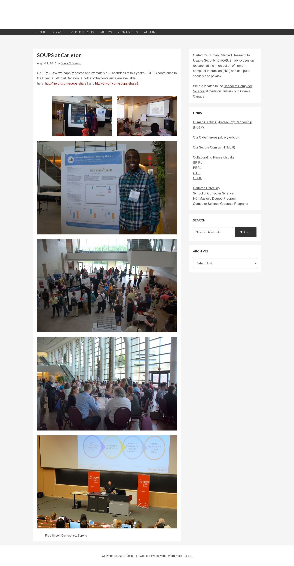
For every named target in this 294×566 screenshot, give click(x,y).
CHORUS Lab (147, 14)
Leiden (131, 556)
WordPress (175, 556)
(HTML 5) (228, 147)
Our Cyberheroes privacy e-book (216, 137)
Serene (82, 535)
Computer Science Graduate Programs (220, 203)
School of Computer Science (213, 193)
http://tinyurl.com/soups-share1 (66, 83)
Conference (68, 535)
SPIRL (197, 162)
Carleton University (206, 188)
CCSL (197, 178)
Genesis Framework (153, 556)
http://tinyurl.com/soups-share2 (116, 83)
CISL (196, 172)
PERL (197, 167)
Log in (188, 556)
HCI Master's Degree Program (214, 198)
